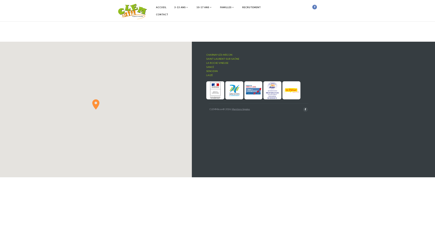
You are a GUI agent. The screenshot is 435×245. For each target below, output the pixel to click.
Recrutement (251, 7)
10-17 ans (202, 7)
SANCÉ (210, 67)
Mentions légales (241, 109)
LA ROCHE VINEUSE (217, 62)
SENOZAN (212, 71)
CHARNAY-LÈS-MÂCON (219, 54)
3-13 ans (180, 7)
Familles (226, 7)
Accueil (161, 7)
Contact (162, 14)
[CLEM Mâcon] (132, 11)
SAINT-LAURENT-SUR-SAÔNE (222, 58)
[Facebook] (314, 7)
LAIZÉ (209, 75)
